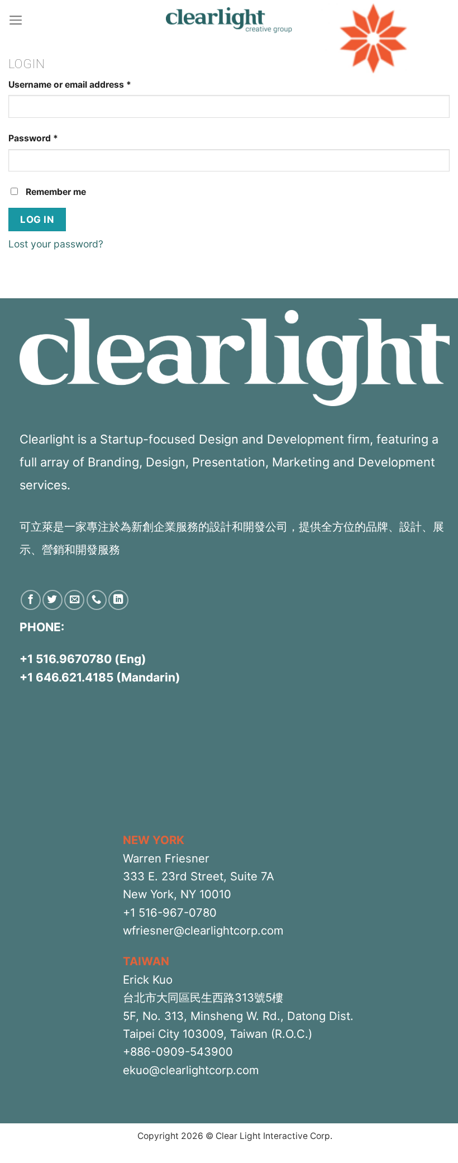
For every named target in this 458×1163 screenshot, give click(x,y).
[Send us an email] (74, 600)
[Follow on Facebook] (31, 600)
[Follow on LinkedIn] (118, 600)
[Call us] (97, 600)
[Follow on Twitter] (52, 600)
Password (33, 138)
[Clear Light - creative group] (229, 20)
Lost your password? (55, 244)
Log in (37, 219)
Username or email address (69, 84)
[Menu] (15, 20)
